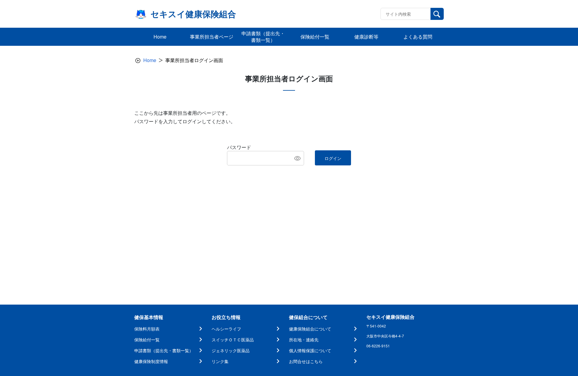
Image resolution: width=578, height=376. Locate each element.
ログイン (333, 158)
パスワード (239, 147)
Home (149, 60)
